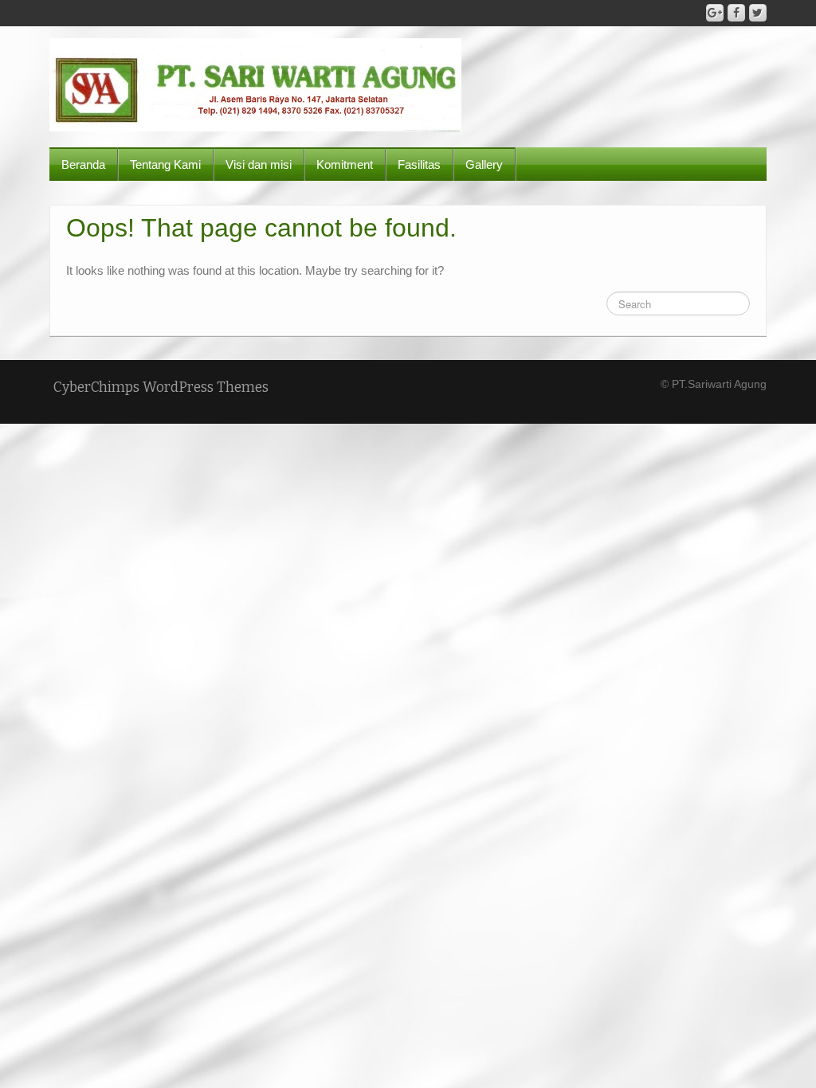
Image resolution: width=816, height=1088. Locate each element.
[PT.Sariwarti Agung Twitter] (758, 13)
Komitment (344, 164)
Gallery (484, 164)
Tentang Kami (165, 164)
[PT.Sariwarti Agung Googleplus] (715, 13)
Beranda (83, 164)
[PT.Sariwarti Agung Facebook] (736, 13)
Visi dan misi (259, 164)
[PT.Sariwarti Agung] (255, 83)
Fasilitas (419, 164)
